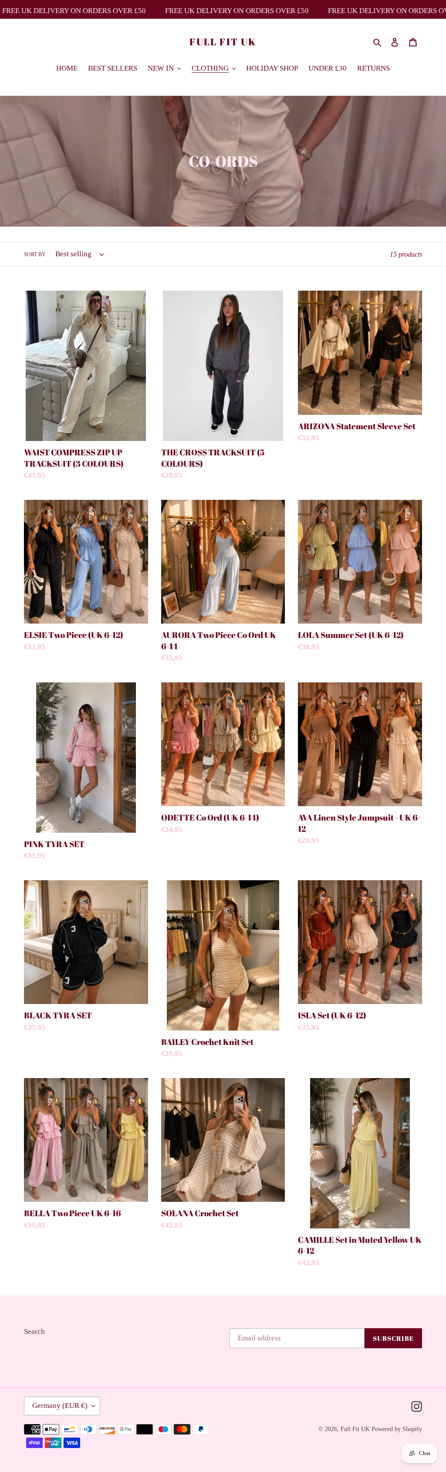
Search (34, 1331)
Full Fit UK (222, 41)
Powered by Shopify (397, 1429)
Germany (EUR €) (60, 1405)
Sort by (35, 254)
